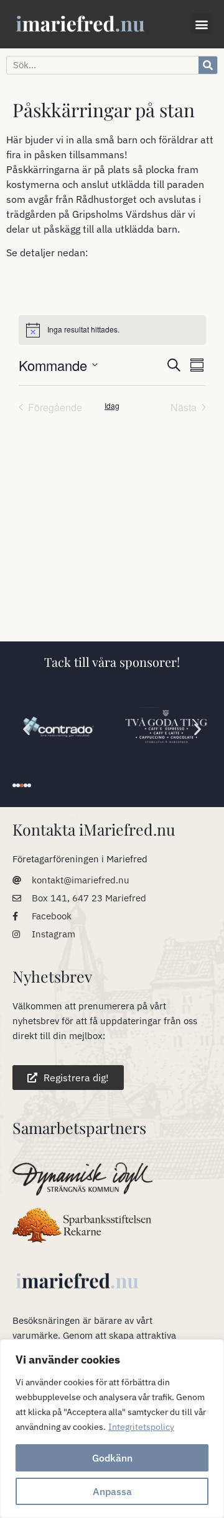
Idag (112, 406)
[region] (112, 1428)
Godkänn (112, 1458)
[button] (201, 24)
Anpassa (112, 1491)
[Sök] (207, 65)
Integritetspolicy (141, 1426)
